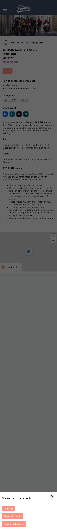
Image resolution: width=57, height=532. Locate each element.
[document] (28, 512)
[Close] (52, 496)
